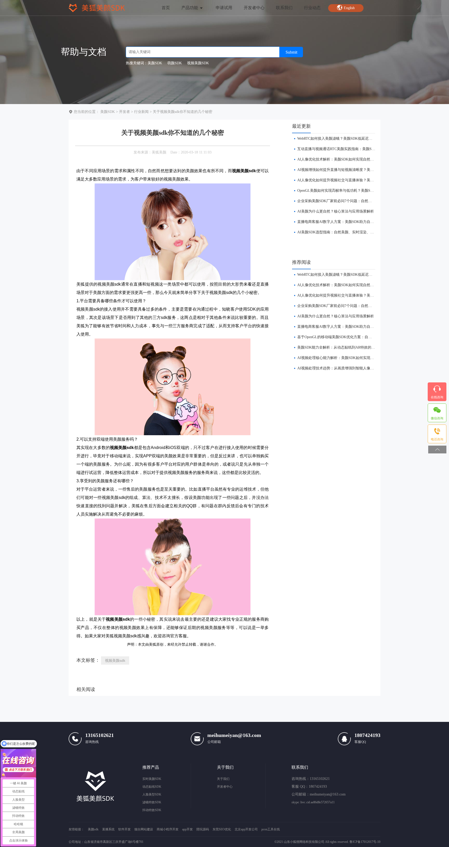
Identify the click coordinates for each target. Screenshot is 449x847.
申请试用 (224, 7)
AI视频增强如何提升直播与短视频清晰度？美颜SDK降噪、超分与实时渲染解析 (361, 170)
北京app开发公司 (246, 829)
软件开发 (124, 829)
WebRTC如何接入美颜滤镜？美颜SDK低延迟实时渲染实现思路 (347, 138)
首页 (166, 7)
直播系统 (108, 829)
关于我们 (223, 779)
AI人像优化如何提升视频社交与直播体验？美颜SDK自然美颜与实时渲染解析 (359, 180)
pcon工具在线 (270, 829)
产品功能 (190, 7)
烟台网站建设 (143, 829)
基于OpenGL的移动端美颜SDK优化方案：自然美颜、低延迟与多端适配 (354, 337)
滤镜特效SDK (151, 802)
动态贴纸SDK (151, 786)
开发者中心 (254, 7)
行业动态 (312, 7)
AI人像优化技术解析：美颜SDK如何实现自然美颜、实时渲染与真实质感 (355, 159)
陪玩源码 (202, 829)
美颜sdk (93, 829)
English (349, 8)
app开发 (187, 829)
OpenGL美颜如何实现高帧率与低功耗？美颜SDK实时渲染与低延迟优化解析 (358, 190)
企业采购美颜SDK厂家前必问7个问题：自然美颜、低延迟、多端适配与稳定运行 (361, 201)
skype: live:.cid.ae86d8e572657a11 (313, 802)
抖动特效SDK (151, 810)
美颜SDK (107, 112)
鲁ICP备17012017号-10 (364, 842)
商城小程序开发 (168, 829)
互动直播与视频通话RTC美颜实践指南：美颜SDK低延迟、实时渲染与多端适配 (360, 149)
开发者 (124, 112)
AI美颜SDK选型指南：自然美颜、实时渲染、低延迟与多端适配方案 (352, 232)
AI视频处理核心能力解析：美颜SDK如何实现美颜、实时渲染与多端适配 (355, 358)
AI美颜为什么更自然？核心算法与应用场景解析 (335, 211)
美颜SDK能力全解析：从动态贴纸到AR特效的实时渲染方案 (345, 347)
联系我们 (284, 7)
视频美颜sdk (115, 660)
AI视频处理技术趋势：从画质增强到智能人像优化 (337, 368)
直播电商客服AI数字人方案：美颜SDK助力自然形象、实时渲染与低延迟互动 (359, 222)
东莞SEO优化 (222, 829)
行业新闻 (141, 112)
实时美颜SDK (151, 779)
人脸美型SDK (151, 794)
